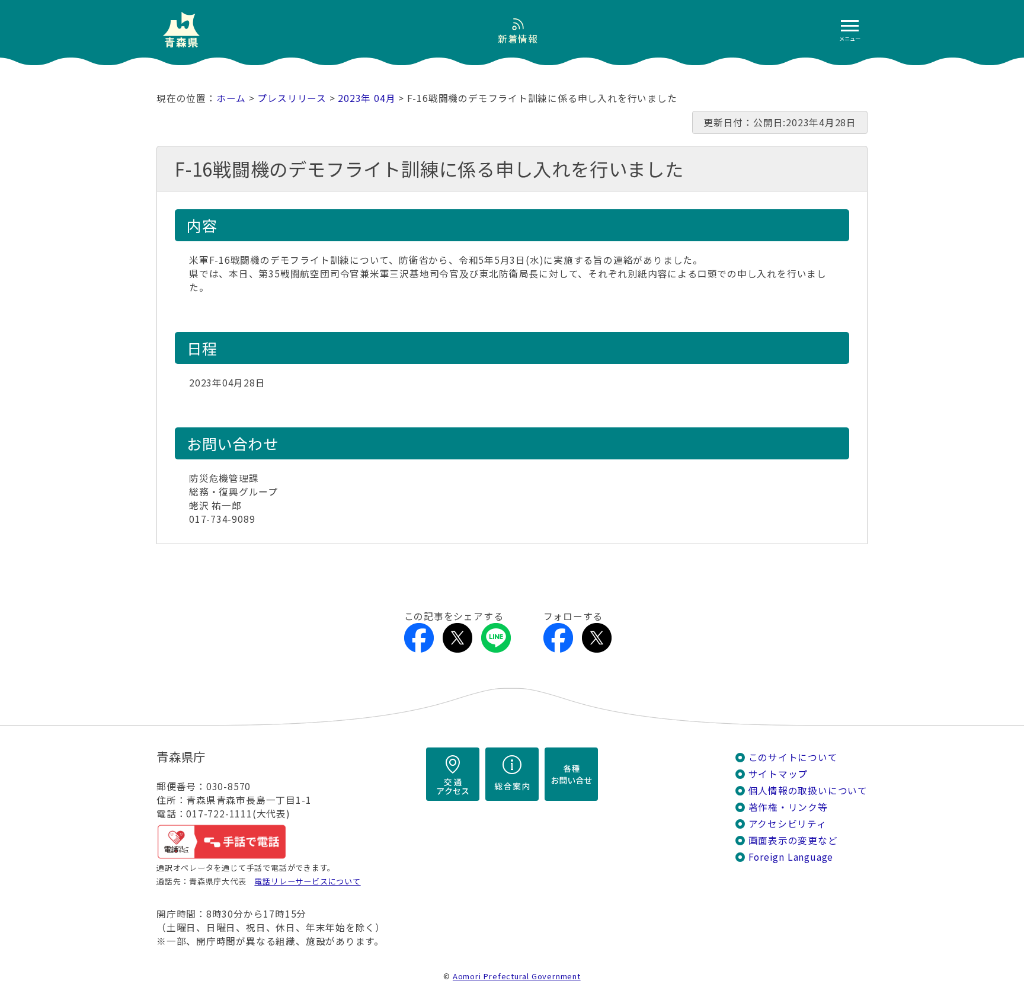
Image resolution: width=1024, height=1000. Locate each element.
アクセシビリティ (787, 823)
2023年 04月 (366, 98)
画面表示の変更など (793, 840)
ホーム (231, 98)
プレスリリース (292, 98)
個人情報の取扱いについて (808, 790)
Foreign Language (791, 857)
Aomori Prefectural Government (517, 976)
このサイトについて (793, 757)
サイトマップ (778, 774)
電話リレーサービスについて (307, 881)
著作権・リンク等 (788, 807)
